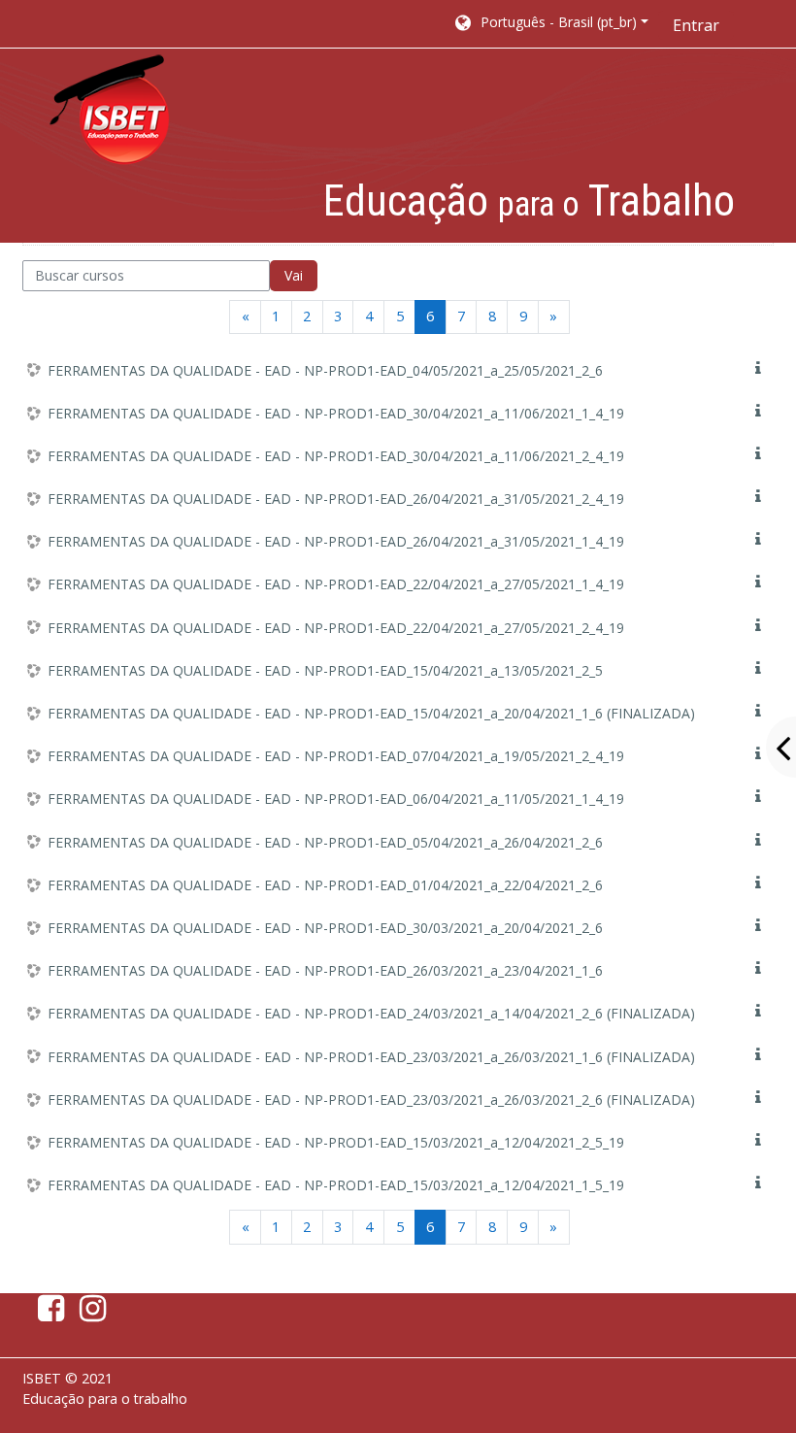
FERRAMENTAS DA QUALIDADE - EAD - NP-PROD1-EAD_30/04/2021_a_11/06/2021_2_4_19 (336, 456)
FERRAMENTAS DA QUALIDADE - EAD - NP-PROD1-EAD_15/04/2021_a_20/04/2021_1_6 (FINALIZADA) (371, 713)
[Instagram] (96, 1313)
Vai (293, 275)
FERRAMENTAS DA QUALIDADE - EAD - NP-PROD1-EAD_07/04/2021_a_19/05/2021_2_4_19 (336, 756)
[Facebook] (47, 1313)
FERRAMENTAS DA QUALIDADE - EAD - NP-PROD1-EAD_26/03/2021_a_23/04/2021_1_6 (325, 970)
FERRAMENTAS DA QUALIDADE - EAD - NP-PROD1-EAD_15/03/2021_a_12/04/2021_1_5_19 (336, 1185)
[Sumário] (762, 368)
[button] (550, 24)
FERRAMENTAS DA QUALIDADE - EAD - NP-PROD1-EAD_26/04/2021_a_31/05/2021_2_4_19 (336, 498)
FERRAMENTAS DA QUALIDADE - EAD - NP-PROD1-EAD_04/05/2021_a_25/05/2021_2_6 (325, 370)
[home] (110, 110)
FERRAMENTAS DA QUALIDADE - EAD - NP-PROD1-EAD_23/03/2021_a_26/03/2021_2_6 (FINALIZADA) (371, 1099)
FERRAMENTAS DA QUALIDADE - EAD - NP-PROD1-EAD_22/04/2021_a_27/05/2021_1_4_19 (336, 584)
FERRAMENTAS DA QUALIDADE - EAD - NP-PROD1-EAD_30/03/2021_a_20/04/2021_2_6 (325, 927)
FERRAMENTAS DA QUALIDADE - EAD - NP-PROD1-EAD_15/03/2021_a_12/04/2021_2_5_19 (336, 1142)
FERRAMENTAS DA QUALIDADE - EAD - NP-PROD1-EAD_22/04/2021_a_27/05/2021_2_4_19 (336, 627)
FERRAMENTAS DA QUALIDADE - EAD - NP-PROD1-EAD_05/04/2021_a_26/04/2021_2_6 (325, 842)
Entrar (696, 25)
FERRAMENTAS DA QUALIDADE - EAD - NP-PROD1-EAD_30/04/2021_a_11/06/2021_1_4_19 (336, 413)
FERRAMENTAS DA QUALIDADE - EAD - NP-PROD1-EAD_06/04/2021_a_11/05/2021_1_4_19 (336, 798)
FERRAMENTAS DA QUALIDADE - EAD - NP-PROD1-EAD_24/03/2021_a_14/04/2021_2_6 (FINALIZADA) (371, 1013)
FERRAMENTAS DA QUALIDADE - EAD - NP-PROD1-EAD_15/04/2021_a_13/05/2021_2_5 (325, 670)
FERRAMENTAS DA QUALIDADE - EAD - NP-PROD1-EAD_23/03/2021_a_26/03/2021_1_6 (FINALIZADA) (371, 1057)
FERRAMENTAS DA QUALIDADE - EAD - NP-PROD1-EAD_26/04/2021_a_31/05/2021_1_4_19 (336, 541)
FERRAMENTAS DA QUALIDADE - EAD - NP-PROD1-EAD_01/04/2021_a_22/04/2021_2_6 (325, 885)
